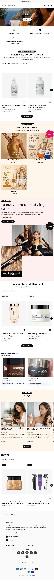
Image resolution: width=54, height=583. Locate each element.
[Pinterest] (27, 557)
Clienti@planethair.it (14, 540)
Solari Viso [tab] (15, 63)
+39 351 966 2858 (13, 536)
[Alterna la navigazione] (2, 5)
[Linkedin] (35, 552)
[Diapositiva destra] (52, 2)
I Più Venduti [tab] (15, 291)
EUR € (24, 562)
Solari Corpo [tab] (24, 63)
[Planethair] (10, 5)
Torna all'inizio (9, 514)
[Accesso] (48, 5)
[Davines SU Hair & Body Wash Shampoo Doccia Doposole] (39, 85)
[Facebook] (18, 552)
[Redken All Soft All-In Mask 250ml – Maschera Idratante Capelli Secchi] (14, 482)
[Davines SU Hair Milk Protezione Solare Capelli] (14, 85)
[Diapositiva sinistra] (2, 2)
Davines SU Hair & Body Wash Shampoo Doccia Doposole (36, 106)
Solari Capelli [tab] (6, 63)
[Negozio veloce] (24, 102)
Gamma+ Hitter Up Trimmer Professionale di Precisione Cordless (38, 502)
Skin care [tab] (12, 459)
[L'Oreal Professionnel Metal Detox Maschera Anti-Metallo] (39, 313)
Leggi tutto (4, 441)
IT (31, 562)
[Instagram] (31, 552)
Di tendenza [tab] (6, 291)
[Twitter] (22, 552)
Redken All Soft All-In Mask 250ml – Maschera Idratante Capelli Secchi (13, 502)
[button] (45, 5)
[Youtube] (27, 552)
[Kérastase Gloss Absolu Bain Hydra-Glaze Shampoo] (14, 313)
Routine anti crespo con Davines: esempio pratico (12, 429)
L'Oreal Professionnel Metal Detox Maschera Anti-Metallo (38, 334)
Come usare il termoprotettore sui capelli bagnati (38, 429)
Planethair (22, 575)
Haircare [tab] (4, 459)
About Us (30, 545)
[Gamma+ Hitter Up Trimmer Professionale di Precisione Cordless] (39, 482)
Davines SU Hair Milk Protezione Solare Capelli (14, 106)
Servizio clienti (10, 545)
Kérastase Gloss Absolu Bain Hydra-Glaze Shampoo (13, 334)
